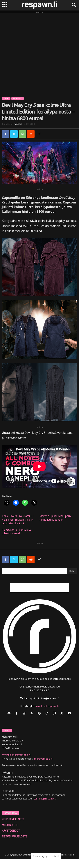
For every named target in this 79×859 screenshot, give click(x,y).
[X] (14, 134)
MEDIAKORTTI (10, 825)
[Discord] (10, 713)
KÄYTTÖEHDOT (11, 831)
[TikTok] (47, 713)
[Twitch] (55, 713)
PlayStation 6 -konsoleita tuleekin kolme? (16, 531)
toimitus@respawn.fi (47, 706)
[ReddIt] (31, 134)
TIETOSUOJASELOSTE (14, 836)
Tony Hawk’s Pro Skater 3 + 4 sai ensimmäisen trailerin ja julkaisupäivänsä (18, 519)
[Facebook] (5, 134)
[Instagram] (25, 713)
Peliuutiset (17, 98)
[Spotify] (40, 713)
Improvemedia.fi (43, 758)
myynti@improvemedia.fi (16, 754)
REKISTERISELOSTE (13, 819)
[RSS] (32, 713)
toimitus (18, 124)
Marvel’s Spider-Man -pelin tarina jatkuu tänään (55, 517)
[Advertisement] (39, 52)
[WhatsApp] (22, 134)
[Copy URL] (39, 134)
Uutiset (6, 98)
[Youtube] (69, 713)
